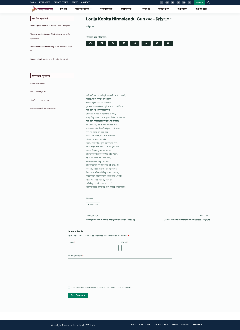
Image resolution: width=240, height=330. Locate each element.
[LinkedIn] (123, 43)
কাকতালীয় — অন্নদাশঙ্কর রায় (39, 100)
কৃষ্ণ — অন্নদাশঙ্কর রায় (38, 92)
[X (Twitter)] (167, 2)
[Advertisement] (148, 72)
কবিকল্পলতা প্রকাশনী (82, 9)
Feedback (197, 325)
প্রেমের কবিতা (93, 204)
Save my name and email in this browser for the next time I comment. (101, 287)
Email (124, 242)
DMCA (33, 2)
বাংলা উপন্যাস (182, 9)
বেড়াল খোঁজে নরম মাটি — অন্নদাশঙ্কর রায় (43, 108)
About (75, 2)
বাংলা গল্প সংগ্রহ (163, 9)
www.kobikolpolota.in (74, 325)
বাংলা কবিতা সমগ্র (106, 9)
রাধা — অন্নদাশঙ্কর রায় (37, 83)
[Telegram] (146, 43)
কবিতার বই (146, 9)
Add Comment (75, 255)
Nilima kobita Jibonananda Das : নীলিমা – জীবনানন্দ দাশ (50, 26)
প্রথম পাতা (63, 9)
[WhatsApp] (157, 43)
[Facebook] (161, 2)
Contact (85, 2)
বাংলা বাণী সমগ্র (201, 9)
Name (71, 242)
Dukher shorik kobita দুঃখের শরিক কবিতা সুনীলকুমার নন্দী (49, 59)
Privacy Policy (61, 2)
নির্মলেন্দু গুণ (90, 26)
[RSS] (189, 2)
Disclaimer (44, 2)
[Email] (168, 43)
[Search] (209, 2)
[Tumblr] (172, 2)
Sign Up (199, 2)
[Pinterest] (184, 2)
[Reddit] (178, 2)
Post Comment (78, 295)
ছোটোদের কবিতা (126, 9)
